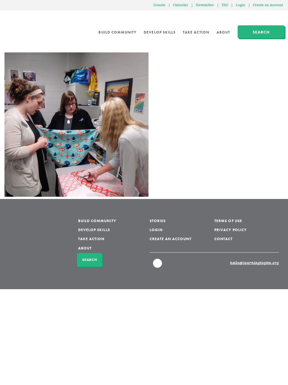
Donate (159, 5)
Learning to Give (26, 28)
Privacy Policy (230, 229)
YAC (225, 5)
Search (261, 32)
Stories (158, 220)
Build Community (117, 32)
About (223, 32)
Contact (223, 238)
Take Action (196, 32)
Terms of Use (228, 220)
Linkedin (157, 265)
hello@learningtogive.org (254, 263)
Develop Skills (160, 32)
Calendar (180, 5)
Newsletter (205, 5)
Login (240, 5)
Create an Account (268, 5)
